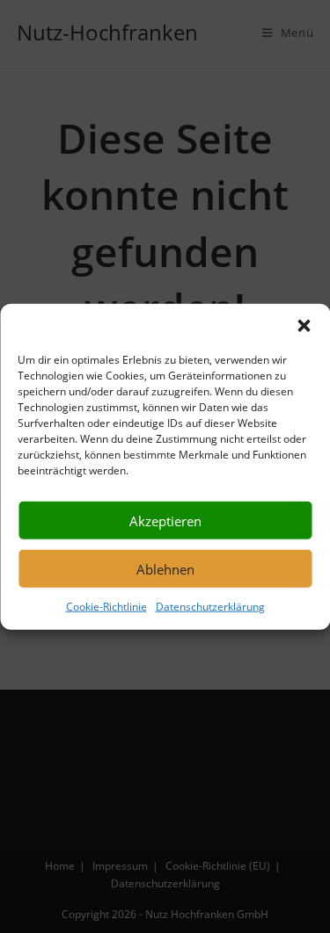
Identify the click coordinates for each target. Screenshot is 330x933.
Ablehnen (165, 568)
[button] (303, 326)
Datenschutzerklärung (210, 606)
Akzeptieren (165, 520)
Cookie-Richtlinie (106, 606)
